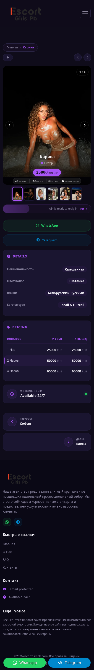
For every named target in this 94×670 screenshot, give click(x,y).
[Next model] (87, 57)
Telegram (49, 240)
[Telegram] (18, 522)
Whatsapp (28, 662)
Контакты (10, 567)
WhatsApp (49, 225)
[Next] (84, 125)
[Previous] (9, 125)
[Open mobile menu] (85, 13)
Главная (12, 47)
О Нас (7, 552)
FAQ (6, 559)
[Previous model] (78, 57)
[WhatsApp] (7, 522)
